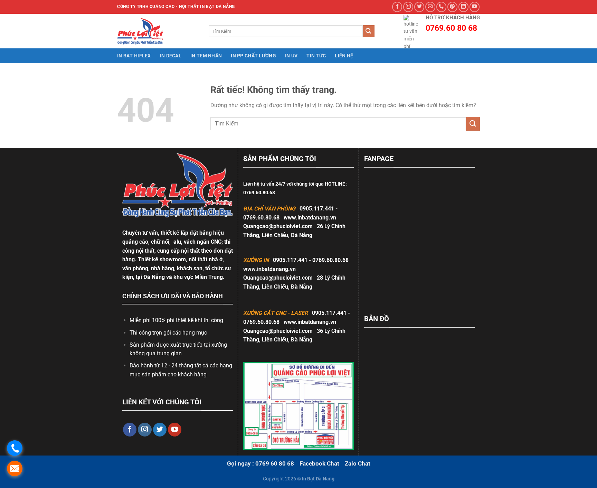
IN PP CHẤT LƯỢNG (253, 56)
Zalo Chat (357, 463)
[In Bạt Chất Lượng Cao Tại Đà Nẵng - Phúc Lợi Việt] (144, 31)
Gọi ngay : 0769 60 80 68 (260, 463)
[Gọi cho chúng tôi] (441, 7)
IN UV (291, 56)
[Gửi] (369, 31)
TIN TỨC (316, 56)
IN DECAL (170, 56)
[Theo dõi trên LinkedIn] (463, 7)
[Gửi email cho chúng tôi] (430, 7)
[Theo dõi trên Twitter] (419, 7)
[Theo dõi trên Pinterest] (452, 7)
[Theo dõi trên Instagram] (408, 7)
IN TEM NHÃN (206, 56)
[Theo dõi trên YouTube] (475, 7)
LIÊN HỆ (344, 56)
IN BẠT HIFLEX (134, 56)
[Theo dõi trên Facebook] (397, 7)
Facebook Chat (319, 463)
